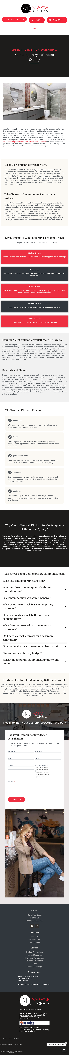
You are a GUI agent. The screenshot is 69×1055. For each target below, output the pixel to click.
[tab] (34, 581)
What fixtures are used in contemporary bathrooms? (27, 627)
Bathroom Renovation (43, 772)
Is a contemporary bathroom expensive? (27, 597)
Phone (37, 758)
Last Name (39, 751)
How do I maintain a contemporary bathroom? (30, 646)
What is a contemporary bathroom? (24, 580)
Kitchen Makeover (42, 770)
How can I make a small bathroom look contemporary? (26, 617)
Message (11, 781)
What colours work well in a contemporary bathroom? (28, 606)
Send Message (17, 799)
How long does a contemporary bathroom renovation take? (27, 589)
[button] (34, 29)
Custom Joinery (41, 777)
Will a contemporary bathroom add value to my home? (31, 661)
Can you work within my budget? (22, 653)
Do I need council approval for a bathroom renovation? (28, 637)
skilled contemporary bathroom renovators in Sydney (24, 141)
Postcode (11, 765)
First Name (12, 751)
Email (10, 758)
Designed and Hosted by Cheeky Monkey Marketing (11, 1052)
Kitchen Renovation (42, 767)
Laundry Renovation (43, 774)
